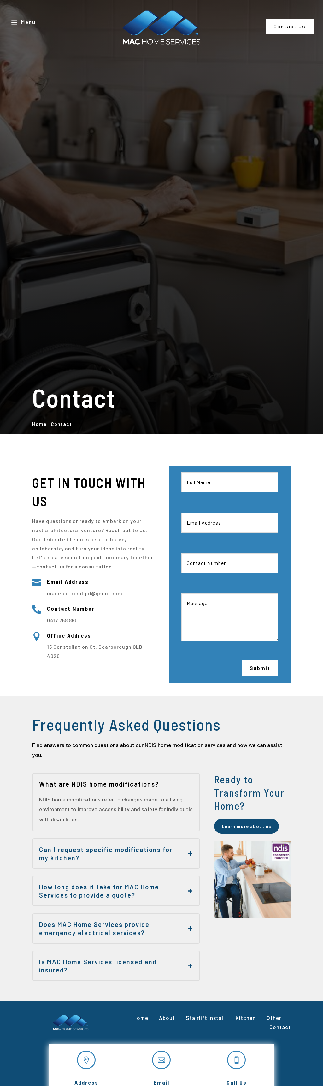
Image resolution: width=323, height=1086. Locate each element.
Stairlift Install (205, 1018)
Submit (260, 668)
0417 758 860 (62, 620)
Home (140, 1018)
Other (274, 1018)
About (167, 1018)
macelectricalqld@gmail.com (84, 593)
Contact (279, 1027)
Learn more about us (246, 826)
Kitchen (246, 1018)
